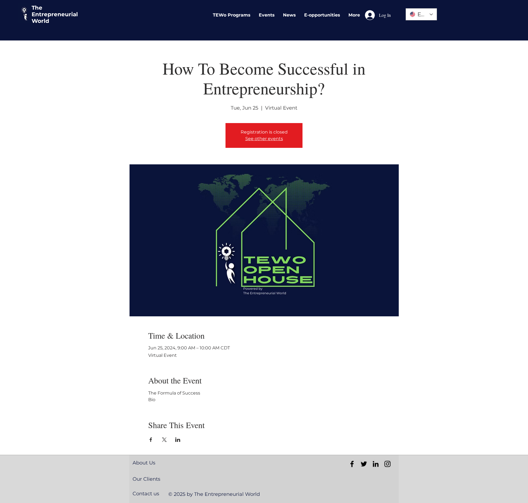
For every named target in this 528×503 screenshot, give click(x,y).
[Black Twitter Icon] (364, 464)
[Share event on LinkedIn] (177, 439)
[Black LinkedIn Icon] (376, 464)
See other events (264, 138)
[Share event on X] (164, 439)
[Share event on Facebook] (150, 439)
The (37, 7)
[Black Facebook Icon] (352, 464)
